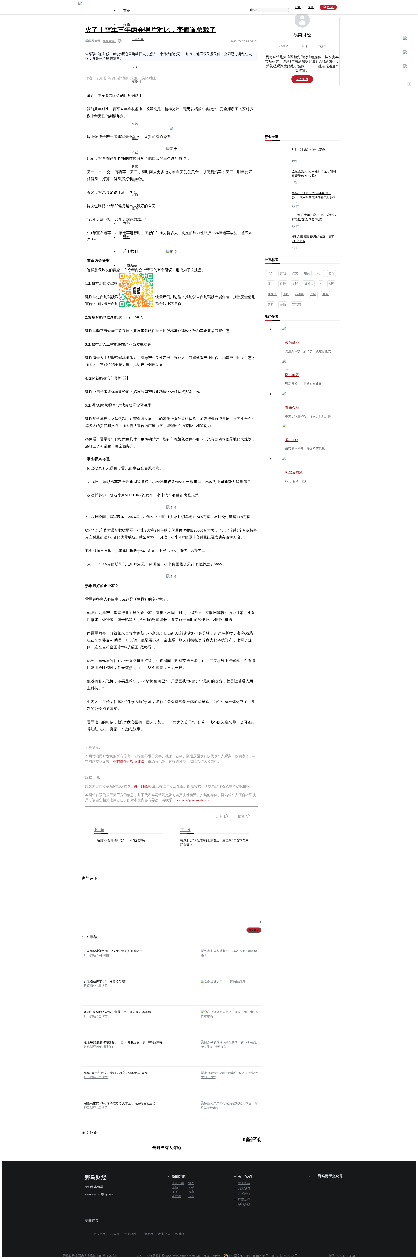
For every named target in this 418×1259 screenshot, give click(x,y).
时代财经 (99, 1234)
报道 (126, 25)
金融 (135, 53)
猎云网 (115, 1234)
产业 (135, 152)
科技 (135, 166)
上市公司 (138, 39)
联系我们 (244, 1194)
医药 (135, 124)
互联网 (136, 81)
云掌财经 (147, 1234)
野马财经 (292, 375)
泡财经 (179, 1234)
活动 (126, 237)
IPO (134, 67)
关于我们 (130, 251)
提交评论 (254, 930)
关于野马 (244, 1183)
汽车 (135, 109)
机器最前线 (294, 472)
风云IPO (291, 440)
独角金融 (292, 407)
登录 (298, 7)
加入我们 (244, 1188)
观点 (135, 180)
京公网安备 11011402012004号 (248, 1255)
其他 (135, 209)
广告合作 (244, 1199)
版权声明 (244, 1205)
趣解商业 (292, 342)
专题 (126, 223)
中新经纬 (130, 1234)
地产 (135, 138)
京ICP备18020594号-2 (285, 1255)
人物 (135, 194)
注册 (311, 7)
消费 (135, 95)
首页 (126, 10)
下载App (130, 265)
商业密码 (164, 1234)
